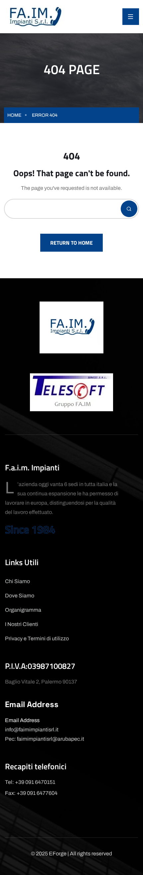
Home (14, 115)
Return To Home (71, 243)
